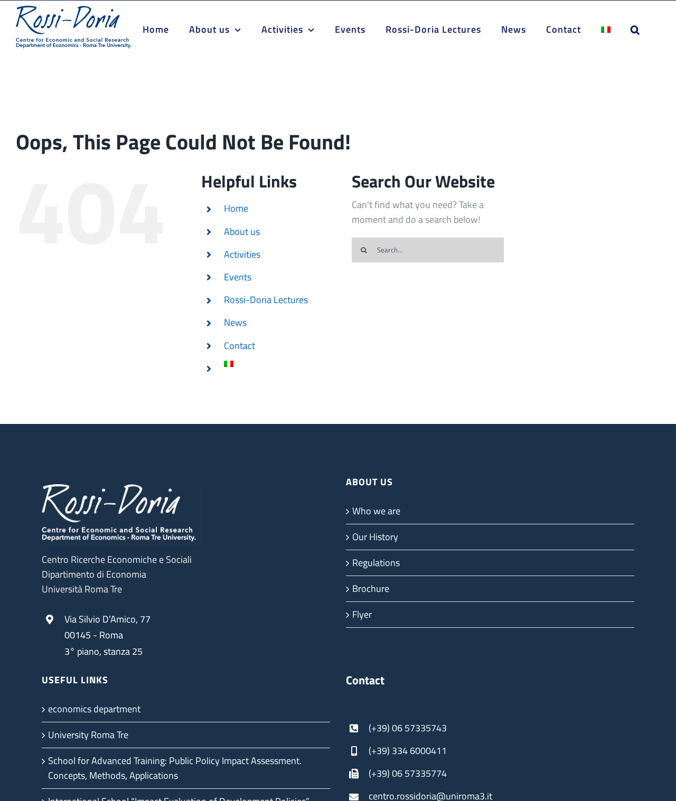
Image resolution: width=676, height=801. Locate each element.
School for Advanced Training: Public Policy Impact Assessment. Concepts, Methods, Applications (175, 768)
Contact (239, 345)
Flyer (362, 614)
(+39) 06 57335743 (408, 728)
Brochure (370, 588)
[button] (635, 30)
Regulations (376, 562)
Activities (242, 254)
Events (237, 277)
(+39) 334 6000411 (408, 750)
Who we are (376, 511)
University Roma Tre (88, 735)
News (235, 322)
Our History (375, 537)
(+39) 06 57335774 (408, 773)
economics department (94, 709)
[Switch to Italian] (606, 30)
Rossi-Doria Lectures (266, 300)
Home (236, 208)
